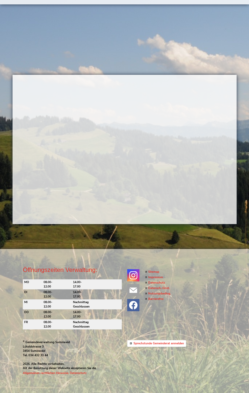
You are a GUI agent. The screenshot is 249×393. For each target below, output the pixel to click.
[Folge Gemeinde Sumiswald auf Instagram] (133, 275)
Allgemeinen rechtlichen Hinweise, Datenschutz (55, 373)
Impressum (155, 277)
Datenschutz (156, 283)
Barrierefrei (155, 299)
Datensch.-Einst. (159, 288)
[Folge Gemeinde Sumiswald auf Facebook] (133, 305)
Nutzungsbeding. (159, 293)
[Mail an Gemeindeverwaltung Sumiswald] (133, 290)
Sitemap (153, 272)
